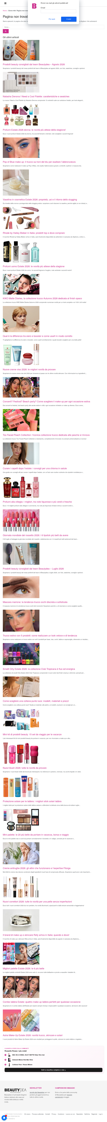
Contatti (47, 1114)
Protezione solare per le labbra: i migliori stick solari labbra (32, 801)
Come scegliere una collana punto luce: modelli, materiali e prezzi (36, 700)
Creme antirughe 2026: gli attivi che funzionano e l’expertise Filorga (36, 868)
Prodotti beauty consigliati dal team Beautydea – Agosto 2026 (34, 64)
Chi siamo (27, 1114)
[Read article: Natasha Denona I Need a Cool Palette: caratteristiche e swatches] (53, 82)
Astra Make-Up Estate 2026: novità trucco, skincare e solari (32, 1035)
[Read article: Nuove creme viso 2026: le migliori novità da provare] (53, 354)
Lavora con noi (70, 1114)
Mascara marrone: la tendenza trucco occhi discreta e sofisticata (35, 602)
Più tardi (52, 19)
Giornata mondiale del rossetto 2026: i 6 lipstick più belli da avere (35, 535)
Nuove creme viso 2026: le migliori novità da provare (29, 369)
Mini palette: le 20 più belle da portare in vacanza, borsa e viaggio (36, 834)
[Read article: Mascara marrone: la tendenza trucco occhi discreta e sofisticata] (53, 587)
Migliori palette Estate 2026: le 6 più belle (23, 968)
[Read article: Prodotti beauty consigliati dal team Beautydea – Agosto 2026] (53, 50)
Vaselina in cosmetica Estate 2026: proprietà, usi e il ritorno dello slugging (40, 199)
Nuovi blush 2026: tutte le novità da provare (24, 767)
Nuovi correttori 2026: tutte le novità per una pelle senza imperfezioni (37, 901)
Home (5, 10)
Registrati (94, 1114)
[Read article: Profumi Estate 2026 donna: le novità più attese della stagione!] (53, 115)
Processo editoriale (38, 1114)
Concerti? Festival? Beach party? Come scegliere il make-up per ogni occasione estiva (46, 401)
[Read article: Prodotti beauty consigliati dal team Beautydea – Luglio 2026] (53, 554)
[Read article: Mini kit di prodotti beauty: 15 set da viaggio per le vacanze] (53, 720)
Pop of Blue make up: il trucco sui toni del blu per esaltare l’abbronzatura (39, 161)
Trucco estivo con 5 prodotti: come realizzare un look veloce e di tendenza (40, 635)
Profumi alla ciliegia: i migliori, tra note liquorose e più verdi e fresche (37, 501)
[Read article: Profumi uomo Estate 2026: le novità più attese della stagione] (53, 251)
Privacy (54, 1114)
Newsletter (79, 1114)
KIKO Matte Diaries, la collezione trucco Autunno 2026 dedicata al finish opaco (42, 298)
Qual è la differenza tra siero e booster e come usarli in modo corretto (37, 336)
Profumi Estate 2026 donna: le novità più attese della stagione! (34, 129)
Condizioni (61, 1114)
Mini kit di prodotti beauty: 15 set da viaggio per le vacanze (32, 734)
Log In (101, 1114)
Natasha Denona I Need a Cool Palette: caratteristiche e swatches (36, 96)
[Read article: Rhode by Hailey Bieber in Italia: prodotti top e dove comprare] (53, 218)
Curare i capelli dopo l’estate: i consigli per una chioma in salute (35, 468)
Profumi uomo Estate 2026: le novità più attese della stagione (33, 266)
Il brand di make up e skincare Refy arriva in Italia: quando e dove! (36, 934)
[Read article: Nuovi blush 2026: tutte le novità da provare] (53, 753)
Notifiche (87, 1114)
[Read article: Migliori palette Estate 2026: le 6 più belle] (53, 954)
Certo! (68, 19)
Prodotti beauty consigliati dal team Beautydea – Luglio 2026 (33, 568)
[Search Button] (6, 31)
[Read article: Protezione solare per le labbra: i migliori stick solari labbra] (53, 786)
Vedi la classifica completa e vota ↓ (53, 1070)
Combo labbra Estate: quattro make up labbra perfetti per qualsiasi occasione (41, 1001)
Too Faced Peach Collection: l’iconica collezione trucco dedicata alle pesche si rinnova (46, 434)
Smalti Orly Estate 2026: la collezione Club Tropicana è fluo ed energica (39, 668)
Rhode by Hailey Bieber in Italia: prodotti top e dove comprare (34, 232)
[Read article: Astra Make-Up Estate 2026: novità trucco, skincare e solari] (53, 1020)
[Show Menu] (5, 3)
